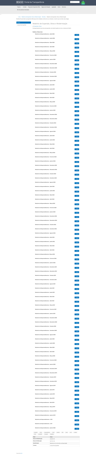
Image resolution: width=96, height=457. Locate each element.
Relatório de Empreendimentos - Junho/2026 (45, 38)
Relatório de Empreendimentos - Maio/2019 (44, 398)
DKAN (21, 453)
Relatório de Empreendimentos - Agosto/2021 (45, 283)
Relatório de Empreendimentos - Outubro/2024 (45, 123)
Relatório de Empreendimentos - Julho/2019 (44, 389)
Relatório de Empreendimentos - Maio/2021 (44, 296)
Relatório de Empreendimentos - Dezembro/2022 (46, 216)
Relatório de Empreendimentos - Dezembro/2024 (46, 114)
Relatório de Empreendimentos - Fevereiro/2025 (45, 106)
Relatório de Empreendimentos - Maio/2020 (45, 347)
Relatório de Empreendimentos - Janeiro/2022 (45, 262)
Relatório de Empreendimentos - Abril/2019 (44, 402)
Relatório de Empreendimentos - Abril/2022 (44, 250)
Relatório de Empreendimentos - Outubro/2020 (45, 326)
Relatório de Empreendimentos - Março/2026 (45, 51)
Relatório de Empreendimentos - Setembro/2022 (46, 228)
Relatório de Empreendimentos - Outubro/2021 (45, 275)
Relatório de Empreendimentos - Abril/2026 (44, 46)
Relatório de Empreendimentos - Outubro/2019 (45, 377)
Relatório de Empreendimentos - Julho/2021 (44, 288)
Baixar (77, 34)
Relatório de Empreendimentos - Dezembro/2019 (46, 368)
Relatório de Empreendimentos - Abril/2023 (44, 199)
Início (19, 16)
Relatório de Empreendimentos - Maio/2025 (44, 93)
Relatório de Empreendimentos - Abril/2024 (44, 148)
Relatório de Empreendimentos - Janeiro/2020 (45, 364)
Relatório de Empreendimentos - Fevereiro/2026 (45, 55)
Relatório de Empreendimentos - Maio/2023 (44, 195)
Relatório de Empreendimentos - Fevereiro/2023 (45, 207)
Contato (24, 7)
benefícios (52, 434)
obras (41, 432)
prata (67, 432)
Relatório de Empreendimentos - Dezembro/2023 (46, 165)
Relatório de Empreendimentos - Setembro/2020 (46, 330)
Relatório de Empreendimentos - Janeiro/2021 (45, 313)
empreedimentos (47, 432)
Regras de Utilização (46, 7)
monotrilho (40, 434)
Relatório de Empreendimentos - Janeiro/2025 (45, 110)
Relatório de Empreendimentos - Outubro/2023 (45, 173)
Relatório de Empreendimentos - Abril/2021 (44, 300)
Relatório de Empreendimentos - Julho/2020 (44, 339)
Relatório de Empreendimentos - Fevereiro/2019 (45, 411)
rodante (75, 432)
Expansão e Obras (38, 26)
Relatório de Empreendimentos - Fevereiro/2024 (45, 156)
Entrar (77, 12)
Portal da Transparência (34, 2)
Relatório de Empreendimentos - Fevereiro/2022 (45, 258)
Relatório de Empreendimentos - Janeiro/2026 (45, 59)
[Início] (19, 2)
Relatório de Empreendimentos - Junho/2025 (45, 89)
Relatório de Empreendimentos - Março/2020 (45, 355)
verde (53, 432)
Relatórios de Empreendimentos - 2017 (43, 423)
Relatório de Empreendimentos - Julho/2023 (44, 186)
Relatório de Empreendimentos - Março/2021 (45, 305)
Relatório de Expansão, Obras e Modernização (31, 16)
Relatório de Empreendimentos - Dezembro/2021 (46, 267)
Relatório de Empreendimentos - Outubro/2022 (45, 224)
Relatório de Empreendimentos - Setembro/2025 (46, 76)
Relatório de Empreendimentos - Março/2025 (45, 101)
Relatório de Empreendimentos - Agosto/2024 (45, 131)
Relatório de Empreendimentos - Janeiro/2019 (45, 415)
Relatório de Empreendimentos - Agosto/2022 (45, 233)
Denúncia (64, 7)
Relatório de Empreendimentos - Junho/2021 (45, 292)
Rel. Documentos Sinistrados (23, 9)
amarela (58, 432)
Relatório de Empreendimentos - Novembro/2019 (46, 372)
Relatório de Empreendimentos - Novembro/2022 (46, 220)
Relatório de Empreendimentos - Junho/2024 (45, 139)
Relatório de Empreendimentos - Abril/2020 (45, 351)
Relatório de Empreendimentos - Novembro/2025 (46, 67)
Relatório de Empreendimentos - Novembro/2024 (46, 118)
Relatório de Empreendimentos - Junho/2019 (45, 394)
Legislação (54, 7)
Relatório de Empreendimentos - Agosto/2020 (45, 334)
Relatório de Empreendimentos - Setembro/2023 (46, 178)
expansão (35, 432)
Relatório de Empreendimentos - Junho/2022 (45, 241)
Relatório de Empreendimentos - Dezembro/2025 (46, 63)
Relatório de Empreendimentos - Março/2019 (45, 406)
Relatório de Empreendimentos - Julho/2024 (44, 135)
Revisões (44, 16)
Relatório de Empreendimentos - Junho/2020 (45, 343)
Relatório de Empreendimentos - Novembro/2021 (46, 271)
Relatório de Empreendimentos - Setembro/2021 (46, 279)
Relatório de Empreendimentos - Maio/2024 (44, 144)
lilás (62, 432)
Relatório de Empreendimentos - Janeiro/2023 (45, 211)
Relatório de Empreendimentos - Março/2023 (45, 203)
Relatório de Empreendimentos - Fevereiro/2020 (45, 360)
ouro (71, 432)
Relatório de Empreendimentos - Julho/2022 (44, 237)
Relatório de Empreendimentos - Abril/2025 (44, 97)
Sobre (59, 7)
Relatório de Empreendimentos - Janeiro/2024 (45, 161)
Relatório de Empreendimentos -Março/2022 (45, 254)
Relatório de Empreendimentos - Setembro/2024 (46, 127)
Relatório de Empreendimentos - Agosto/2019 (45, 385)
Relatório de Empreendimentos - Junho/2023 (45, 190)
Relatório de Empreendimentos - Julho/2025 (44, 84)
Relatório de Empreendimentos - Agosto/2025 (45, 80)
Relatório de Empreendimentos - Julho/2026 (44, 34)
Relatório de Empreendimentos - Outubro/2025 (45, 72)
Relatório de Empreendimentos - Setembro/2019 (46, 381)
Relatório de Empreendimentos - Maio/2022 (44, 245)
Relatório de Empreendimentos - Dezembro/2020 (46, 317)
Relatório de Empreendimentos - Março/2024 (45, 152)
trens (35, 434)
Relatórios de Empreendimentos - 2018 (43, 419)
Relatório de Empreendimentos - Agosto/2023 (45, 182)
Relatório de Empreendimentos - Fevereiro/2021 (45, 309)
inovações (46, 434)
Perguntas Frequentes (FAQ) (34, 7)
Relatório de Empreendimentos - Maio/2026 (44, 42)
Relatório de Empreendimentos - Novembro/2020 (46, 322)
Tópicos (19, 7)
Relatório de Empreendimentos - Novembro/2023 (46, 169)
